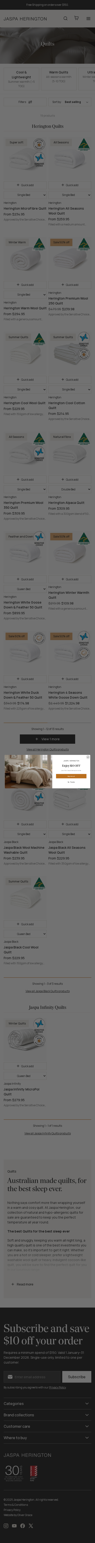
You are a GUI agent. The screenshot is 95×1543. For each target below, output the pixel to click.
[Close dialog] (87, 757)
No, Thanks (71, 782)
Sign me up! (71, 776)
